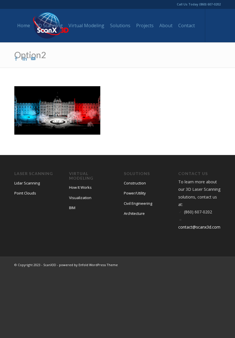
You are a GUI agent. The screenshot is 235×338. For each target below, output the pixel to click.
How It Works (80, 187)
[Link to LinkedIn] (24, 58)
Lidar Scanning (27, 183)
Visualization (80, 197)
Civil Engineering (138, 203)
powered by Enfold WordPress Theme (88, 265)
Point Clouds (25, 193)
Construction (135, 183)
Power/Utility (135, 193)
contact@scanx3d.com (199, 227)
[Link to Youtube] (33, 58)
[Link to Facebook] (16, 58)
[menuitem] (23, 25)
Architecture (134, 213)
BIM (72, 207)
